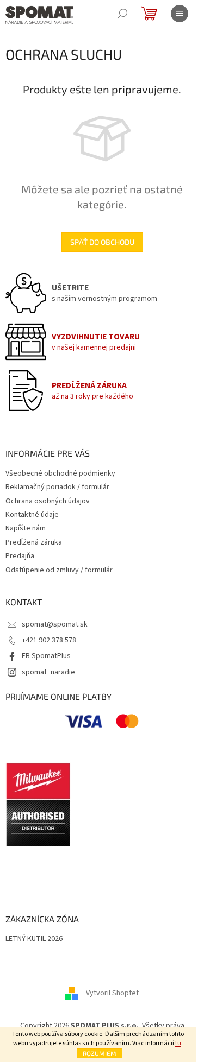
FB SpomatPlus (46, 655)
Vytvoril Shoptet (112, 993)
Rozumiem (99, 1053)
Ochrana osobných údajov (47, 501)
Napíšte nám (25, 528)
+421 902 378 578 (49, 640)
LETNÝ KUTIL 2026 (34, 939)
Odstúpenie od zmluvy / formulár (59, 570)
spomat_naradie (48, 672)
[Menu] (179, 13)
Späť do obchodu (102, 241)
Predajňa (19, 556)
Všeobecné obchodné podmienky (60, 473)
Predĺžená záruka (33, 542)
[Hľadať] (122, 13)
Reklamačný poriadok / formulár (57, 487)
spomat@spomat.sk (55, 624)
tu (178, 1043)
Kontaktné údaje (32, 514)
